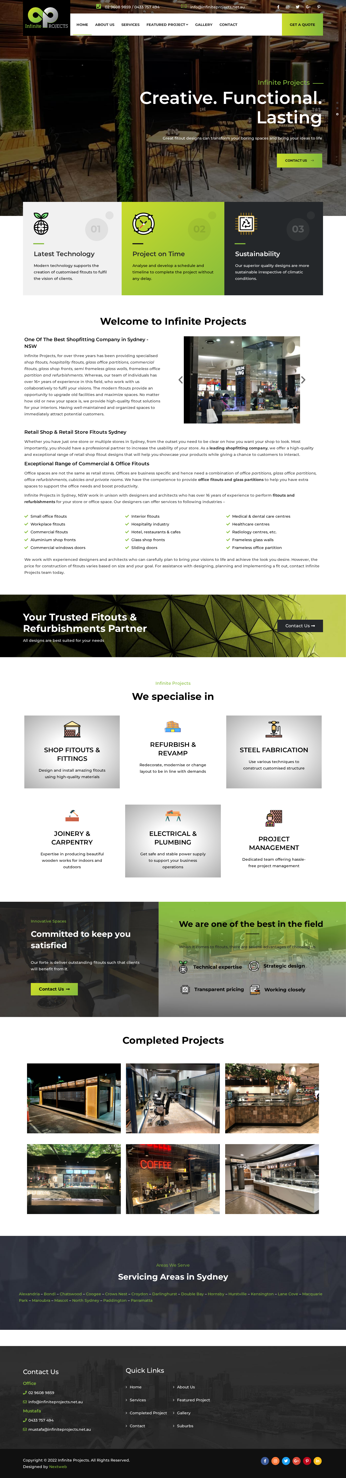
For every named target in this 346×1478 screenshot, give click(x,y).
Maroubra (41, 1300)
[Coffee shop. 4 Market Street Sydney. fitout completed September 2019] (173, 1179)
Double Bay (192, 1293)
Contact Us (57, 160)
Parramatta (141, 1300)
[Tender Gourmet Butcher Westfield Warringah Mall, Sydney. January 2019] (272, 1098)
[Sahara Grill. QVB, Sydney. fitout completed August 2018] (272, 1179)
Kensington (262, 1293)
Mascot (61, 1300)
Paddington (115, 1300)
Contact (228, 24)
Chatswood (71, 1293)
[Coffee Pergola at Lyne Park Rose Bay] (74, 1098)
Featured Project (166, 24)
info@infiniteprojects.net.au (55, 1401)
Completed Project (148, 1413)
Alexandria (29, 1293)
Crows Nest (116, 1293)
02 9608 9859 (118, 7)
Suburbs (185, 1425)
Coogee (93, 1293)
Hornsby (216, 1293)
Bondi (50, 1293)
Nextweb (58, 1466)
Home (82, 24)
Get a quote (302, 24)
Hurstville (237, 1293)
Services (130, 24)
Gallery (203, 24)
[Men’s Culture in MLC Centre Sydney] (173, 1098)
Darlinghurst (164, 1293)
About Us (104, 24)
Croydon (139, 1293)
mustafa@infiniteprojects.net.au (59, 1429)
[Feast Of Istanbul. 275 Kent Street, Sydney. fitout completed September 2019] (74, 1179)
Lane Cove (288, 1293)
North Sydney (85, 1300)
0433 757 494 (41, 1420)
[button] (180, 380)
